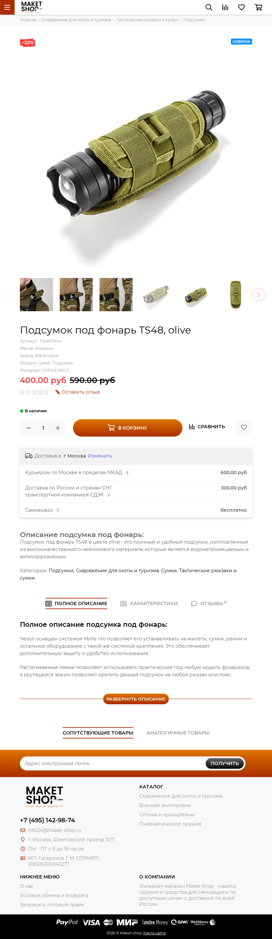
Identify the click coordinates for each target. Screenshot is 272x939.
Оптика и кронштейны (167, 815)
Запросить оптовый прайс (52, 905)
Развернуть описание (136, 699)
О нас (27, 886)
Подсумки (61, 571)
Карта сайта (154, 933)
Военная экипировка (165, 805)
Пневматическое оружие (170, 824)
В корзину (132, 428)
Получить (225, 763)
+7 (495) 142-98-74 (47, 820)
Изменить (100, 456)
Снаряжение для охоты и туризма (117, 571)
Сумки (169, 571)
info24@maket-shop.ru (54, 830)
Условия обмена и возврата (54, 895)
